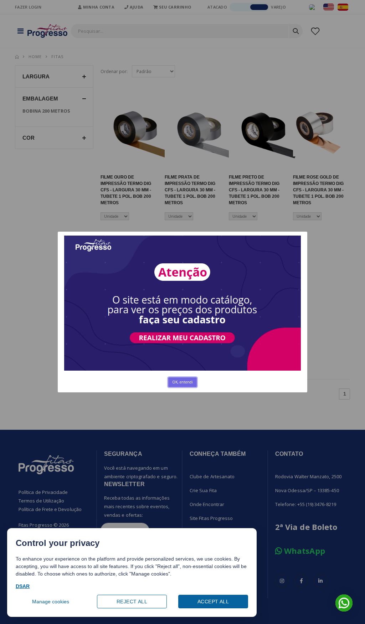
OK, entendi (182, 382)
